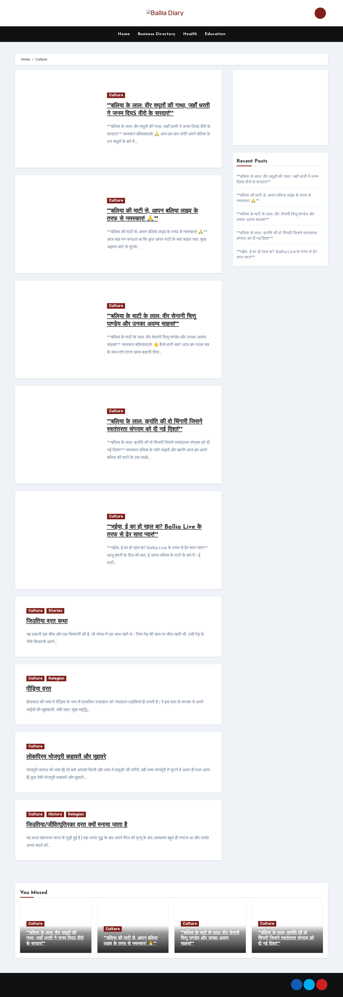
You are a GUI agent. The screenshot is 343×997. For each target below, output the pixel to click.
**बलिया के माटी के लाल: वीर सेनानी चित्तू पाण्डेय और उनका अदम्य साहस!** (210, 938)
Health (190, 34)
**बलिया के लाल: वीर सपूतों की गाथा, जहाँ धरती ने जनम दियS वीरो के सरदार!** (55, 938)
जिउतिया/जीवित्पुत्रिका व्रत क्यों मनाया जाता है (76, 825)
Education (215, 34)
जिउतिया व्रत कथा (47, 621)
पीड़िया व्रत (38, 689)
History (55, 814)
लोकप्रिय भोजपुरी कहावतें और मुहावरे (66, 757)
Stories (55, 611)
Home (124, 34)
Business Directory (157, 34)
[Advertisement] (281, 109)
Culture (116, 95)
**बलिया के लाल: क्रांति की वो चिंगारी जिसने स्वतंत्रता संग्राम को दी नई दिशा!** (286, 938)
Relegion (56, 678)
